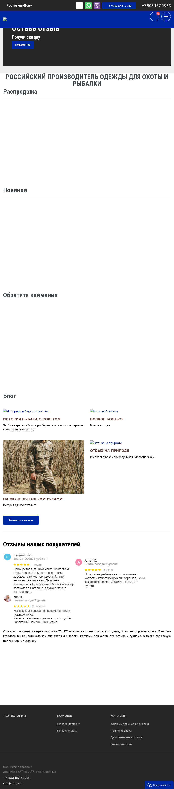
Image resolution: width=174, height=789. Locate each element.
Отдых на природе (109, 451)
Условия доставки (68, 724)
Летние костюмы (121, 731)
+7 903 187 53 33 (156, 5)
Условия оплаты (67, 731)
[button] (159, 785)
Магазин (119, 716)
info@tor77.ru (12, 783)
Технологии (14, 716)
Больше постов (21, 520)
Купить (43, 279)
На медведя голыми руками (33, 499)
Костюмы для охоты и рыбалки (130, 724)
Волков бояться (107, 419)
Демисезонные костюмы (127, 737)
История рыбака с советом (32, 419)
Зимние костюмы (121, 744)
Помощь (64, 716)
